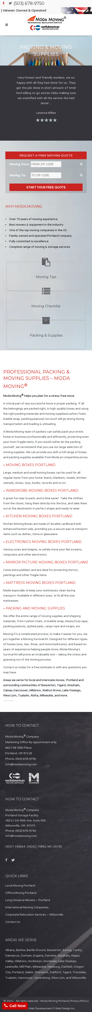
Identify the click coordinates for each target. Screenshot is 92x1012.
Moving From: (19, 164)
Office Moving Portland (20, 893)
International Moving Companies (27, 907)
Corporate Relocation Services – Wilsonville (34, 914)
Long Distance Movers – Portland (27, 900)
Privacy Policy (79, 1000)
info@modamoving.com (21, 764)
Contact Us (12, 922)
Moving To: (17, 175)
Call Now (17, 1006)
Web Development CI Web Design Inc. (52, 1008)
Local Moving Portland (20, 885)
